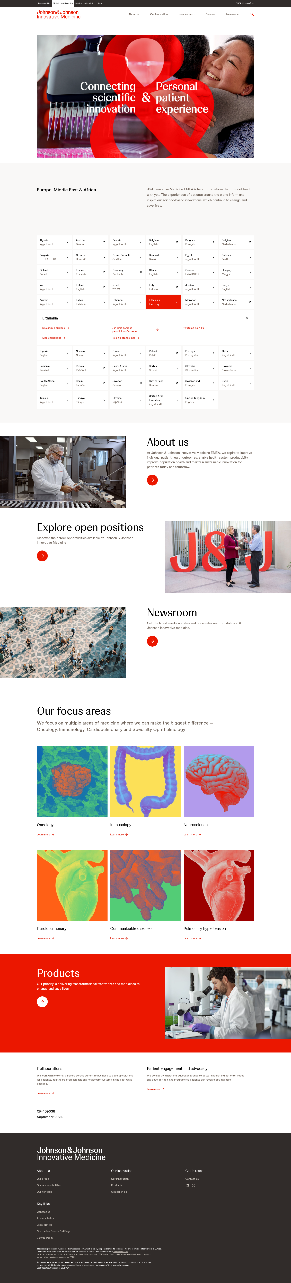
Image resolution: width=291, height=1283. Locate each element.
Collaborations (49, 1068)
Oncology (45, 824)
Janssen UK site (120, 1251)
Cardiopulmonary (52, 928)
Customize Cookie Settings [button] (53, 1231)
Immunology (120, 824)
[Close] (247, 317)
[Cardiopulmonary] (72, 885)
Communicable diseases (131, 928)
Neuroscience (196, 824)
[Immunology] (145, 781)
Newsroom (232, 14)
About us (168, 442)
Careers (210, 14)
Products (58, 973)
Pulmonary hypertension (205, 928)
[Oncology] (72, 781)
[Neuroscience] (219, 781)
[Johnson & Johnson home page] (59, 14)
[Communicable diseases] (145, 885)
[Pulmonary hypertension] (219, 885)
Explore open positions (90, 527)
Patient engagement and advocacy (177, 1068)
